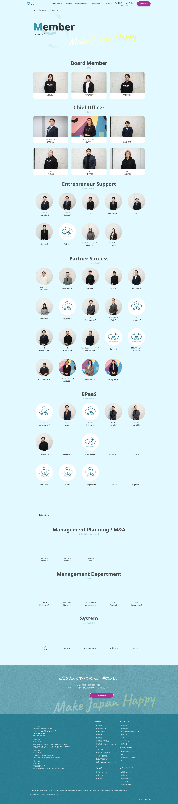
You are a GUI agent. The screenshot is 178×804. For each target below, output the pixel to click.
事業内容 (69, 4)
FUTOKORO (125, 781)
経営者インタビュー (102, 772)
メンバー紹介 (125, 741)
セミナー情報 (95, 4)
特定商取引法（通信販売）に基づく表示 (71, 790)
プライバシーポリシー (36, 790)
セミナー (124, 738)
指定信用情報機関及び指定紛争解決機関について (113, 790)
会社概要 (124, 725)
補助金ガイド (125, 775)
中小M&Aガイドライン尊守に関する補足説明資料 (44, 794)
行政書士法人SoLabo (128, 758)
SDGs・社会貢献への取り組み (131, 732)
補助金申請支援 (101, 728)
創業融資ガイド (126, 772)
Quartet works (126, 761)
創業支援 (99, 735)
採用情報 (124, 744)
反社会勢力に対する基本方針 (91, 790)
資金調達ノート (126, 785)
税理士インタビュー (102, 775)
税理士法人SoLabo (127, 751)
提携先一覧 (124, 728)
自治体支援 (99, 750)
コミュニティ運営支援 (103, 753)
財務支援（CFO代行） (103, 741)
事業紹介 (98, 721)
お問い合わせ (143, 4)
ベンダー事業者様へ (102, 756)
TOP (34, 10)
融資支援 (99, 725)
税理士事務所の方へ (81, 4)
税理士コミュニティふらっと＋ (106, 762)
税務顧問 (99, 738)
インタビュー (107, 4)
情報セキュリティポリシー (51, 790)
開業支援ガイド (126, 778)
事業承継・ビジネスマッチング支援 (107, 745)
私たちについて (58, 4)
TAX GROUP (125, 755)
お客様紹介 (99, 778)
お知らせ (124, 735)
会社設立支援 (100, 732)
